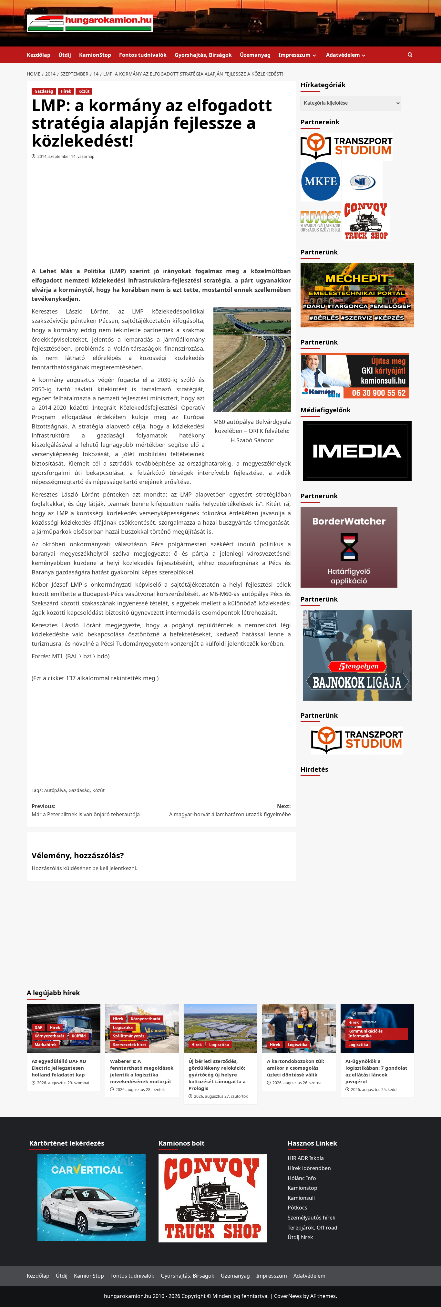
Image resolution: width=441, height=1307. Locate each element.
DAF (38, 1027)
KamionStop (95, 54)
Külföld (79, 1036)
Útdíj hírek (300, 1237)
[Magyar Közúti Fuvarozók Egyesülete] (321, 180)
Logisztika (123, 1027)
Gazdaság (44, 91)
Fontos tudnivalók (143, 54)
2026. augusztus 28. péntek (140, 1089)
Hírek (66, 91)
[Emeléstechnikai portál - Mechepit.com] (357, 294)
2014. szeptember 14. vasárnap (65, 156)
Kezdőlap (38, 54)
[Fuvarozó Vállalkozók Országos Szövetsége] (321, 220)
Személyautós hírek (311, 1217)
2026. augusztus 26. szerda (297, 1083)
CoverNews (288, 1296)
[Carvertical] (91, 1197)
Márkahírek (45, 1044)
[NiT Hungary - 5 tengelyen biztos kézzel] (357, 655)
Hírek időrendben (309, 1168)
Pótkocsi (298, 1207)
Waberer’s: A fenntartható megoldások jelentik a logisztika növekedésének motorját (141, 1071)
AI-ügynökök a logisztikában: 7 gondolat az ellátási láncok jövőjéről (376, 1071)
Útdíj (64, 54)
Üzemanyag (255, 54)
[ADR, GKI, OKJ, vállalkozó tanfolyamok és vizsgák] (347, 146)
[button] (410, 55)
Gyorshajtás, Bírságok (203, 54)
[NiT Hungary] (362, 180)
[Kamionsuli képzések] (355, 375)
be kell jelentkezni (114, 868)
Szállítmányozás (128, 1036)
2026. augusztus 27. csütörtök (221, 1096)
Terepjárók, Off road (312, 1227)
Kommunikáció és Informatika (365, 1033)
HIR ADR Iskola (306, 1158)
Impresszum (295, 54)
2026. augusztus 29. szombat (63, 1083)
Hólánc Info (302, 1178)
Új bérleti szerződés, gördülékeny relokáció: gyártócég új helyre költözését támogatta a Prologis (217, 1074)
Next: (230, 810)
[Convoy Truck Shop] (213, 1197)
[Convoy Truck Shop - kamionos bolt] (366, 220)
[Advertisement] (161, 215)
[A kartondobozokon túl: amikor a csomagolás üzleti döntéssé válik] (299, 1028)
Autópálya (55, 790)
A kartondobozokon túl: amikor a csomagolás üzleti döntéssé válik (295, 1068)
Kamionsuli (301, 1197)
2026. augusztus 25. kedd (373, 1089)
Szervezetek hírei (129, 1044)
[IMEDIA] (357, 450)
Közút (83, 91)
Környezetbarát (49, 1036)
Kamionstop (302, 1187)
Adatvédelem (343, 54)
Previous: (86, 810)
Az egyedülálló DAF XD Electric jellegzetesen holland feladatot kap (59, 1068)
